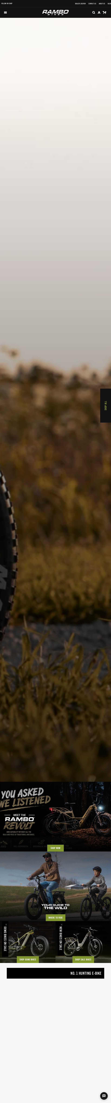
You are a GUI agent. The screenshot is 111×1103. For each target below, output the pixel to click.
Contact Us (92, 4)
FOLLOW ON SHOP (6, 3)
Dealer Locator (80, 4)
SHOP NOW (55, 848)
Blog (109, 4)
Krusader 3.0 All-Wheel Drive (78, 1053)
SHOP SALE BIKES (83, 959)
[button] (5, 12)
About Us (102, 4)
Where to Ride (55, 917)
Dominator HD (14, 1053)
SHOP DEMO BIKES (27, 959)
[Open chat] (104, 1096)
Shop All (105, 405)
